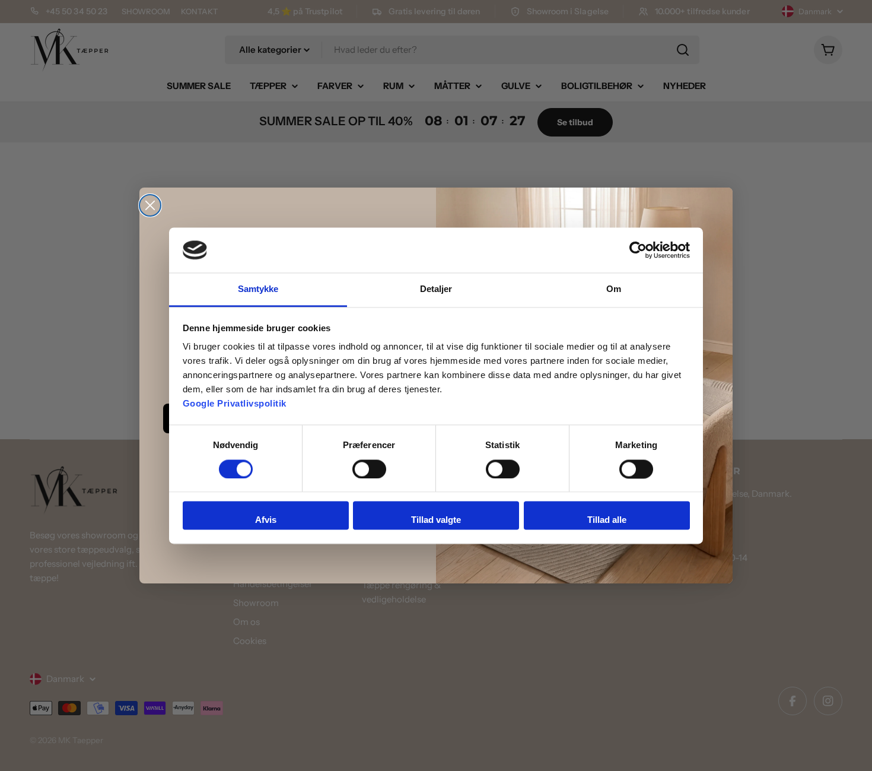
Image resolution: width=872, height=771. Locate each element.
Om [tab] (613, 289)
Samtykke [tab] (258, 289)
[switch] (369, 468)
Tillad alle (606, 520)
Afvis (265, 520)
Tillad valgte (436, 520)
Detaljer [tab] (436, 289)
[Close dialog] (150, 205)
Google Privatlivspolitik (235, 404)
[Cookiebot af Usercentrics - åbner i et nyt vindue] (638, 250)
